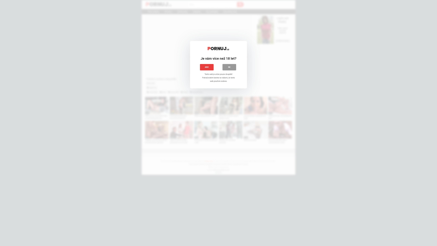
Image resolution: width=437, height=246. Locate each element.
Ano (207, 67)
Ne (229, 67)
